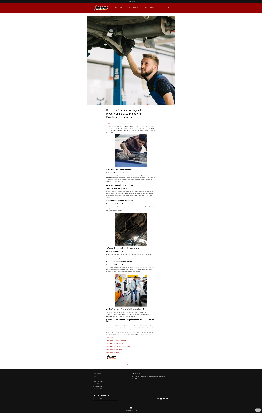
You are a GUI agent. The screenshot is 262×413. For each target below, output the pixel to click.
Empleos (95, 391)
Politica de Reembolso (98, 379)
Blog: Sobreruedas (97, 388)
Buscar (94, 376)
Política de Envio (97, 383)
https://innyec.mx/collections (113, 352)
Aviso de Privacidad (97, 386)
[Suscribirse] (116, 398)
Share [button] (109, 123)
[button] (164, 7)
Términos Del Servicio (98, 381)
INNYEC (128, 410)
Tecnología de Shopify (133, 410)
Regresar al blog (131, 365)
